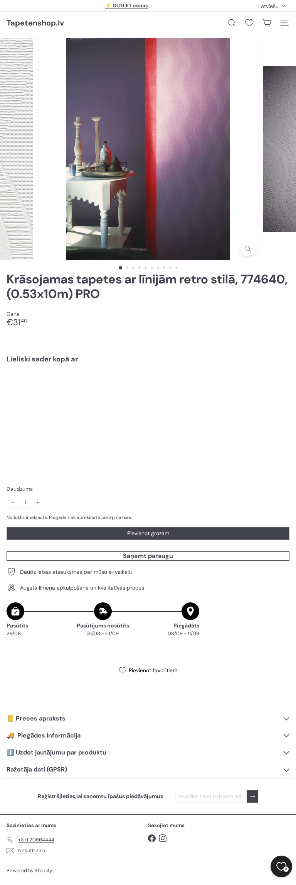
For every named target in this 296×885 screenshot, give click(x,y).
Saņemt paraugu (148, 556)
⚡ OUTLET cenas (126, 5)
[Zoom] (247, 249)
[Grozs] (267, 23)
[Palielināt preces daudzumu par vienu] (38, 502)
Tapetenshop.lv (35, 22)
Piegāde (57, 517)
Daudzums (20, 489)
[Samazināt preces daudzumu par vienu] (13, 502)
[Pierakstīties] (252, 796)
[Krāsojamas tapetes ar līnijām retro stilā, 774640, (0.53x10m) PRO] (148, 396)
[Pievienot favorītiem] (279, 385)
